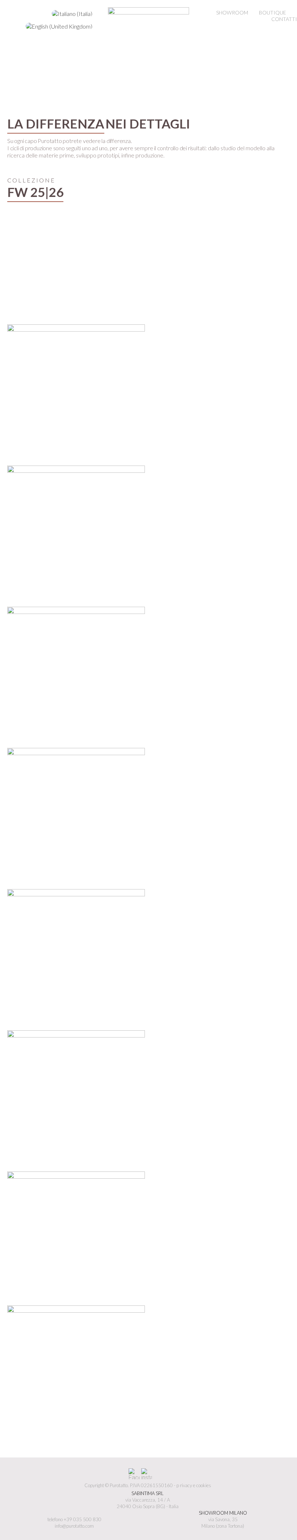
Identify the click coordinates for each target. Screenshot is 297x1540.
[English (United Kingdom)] (59, 26)
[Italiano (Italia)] (72, 13)
